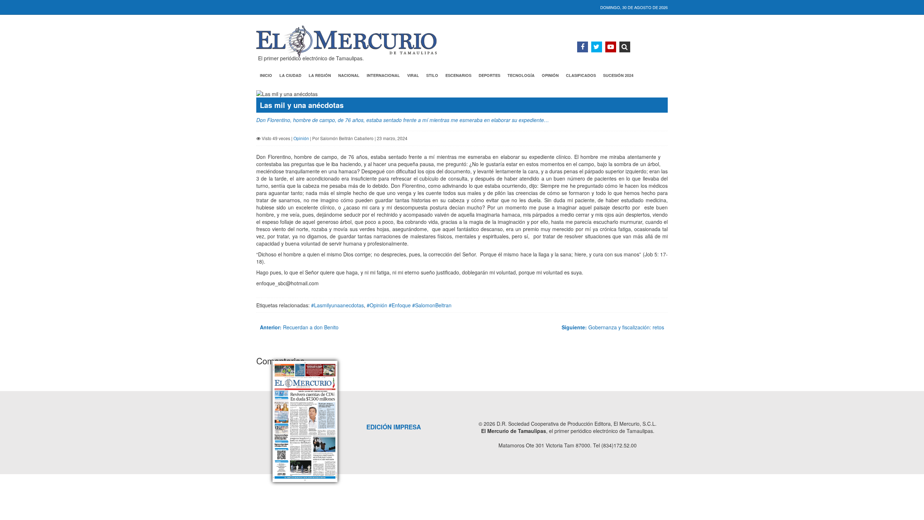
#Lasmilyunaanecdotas (337, 305)
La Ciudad (290, 75)
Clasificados (581, 75)
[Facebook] (582, 47)
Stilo (432, 75)
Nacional (348, 75)
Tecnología (521, 75)
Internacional (383, 75)
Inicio (266, 75)
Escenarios (458, 75)
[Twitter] (596, 47)
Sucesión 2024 (618, 75)
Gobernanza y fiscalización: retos (613, 327)
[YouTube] (610, 47)
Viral (413, 75)
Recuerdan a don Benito (299, 327)
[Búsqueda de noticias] (624, 47)
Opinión (550, 75)
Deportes (489, 75)
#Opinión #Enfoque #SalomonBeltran (409, 305)
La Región (320, 75)
